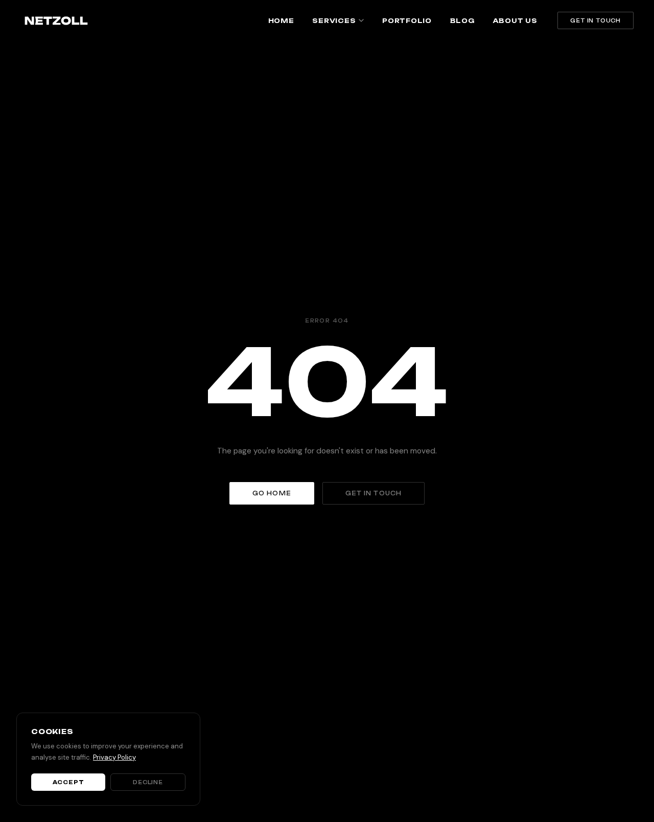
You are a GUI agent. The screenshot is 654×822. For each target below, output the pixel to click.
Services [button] (334, 21)
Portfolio (406, 21)
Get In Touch (595, 20)
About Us (515, 21)
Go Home (271, 493)
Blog (462, 21)
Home (281, 21)
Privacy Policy (114, 757)
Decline (148, 782)
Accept (68, 782)
